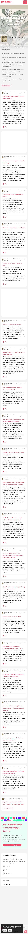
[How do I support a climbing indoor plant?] (3, 284)
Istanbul (24, 927)
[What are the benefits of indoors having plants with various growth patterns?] (3, 507)
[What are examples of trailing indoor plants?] (3, 217)
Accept (5, 930)
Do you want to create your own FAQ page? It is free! (12, 827)
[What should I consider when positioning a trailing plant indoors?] (3, 606)
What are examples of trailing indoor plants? (14, 62)
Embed (8, 884)
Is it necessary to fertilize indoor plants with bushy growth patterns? (13, 675)
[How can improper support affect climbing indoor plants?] (3, 636)
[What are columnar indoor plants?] (3, 342)
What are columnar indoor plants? (11, 72)
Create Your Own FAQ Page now (12, 845)
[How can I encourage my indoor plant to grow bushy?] (3, 184)
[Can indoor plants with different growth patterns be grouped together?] (3, 442)
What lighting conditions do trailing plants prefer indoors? (13, 80)
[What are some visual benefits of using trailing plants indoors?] (3, 792)
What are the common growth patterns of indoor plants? (13, 54)
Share (7, 880)
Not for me (9, 873)
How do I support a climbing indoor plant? (13, 69)
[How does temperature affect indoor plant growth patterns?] (3, 761)
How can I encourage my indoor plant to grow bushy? (14, 58)
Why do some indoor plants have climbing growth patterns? (13, 65)
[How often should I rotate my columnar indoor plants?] (3, 472)
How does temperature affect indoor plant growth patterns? (13, 739)
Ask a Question (6, 85)
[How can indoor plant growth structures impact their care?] (3, 377)
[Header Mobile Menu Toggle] (25, 2)
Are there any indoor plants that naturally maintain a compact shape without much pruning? (13, 555)
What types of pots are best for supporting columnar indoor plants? (13, 647)
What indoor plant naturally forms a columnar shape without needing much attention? (13, 708)
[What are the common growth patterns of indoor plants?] (3, 127)
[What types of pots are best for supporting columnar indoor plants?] (3, 664)
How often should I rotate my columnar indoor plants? (13, 454)
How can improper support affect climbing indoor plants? (12, 618)
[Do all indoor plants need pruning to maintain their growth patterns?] (3, 542)
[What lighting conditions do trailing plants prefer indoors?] (3, 409)
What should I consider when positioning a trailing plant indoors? (14, 588)
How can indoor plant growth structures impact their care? (12, 75)
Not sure (8, 869)
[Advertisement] (14, 142)
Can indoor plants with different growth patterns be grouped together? (13, 420)
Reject (10, 930)
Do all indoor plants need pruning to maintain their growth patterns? (12, 519)
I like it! (8, 866)
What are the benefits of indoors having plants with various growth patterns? (13, 483)
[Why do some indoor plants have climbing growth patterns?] (3, 252)
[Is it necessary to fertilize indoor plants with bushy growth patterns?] (3, 695)
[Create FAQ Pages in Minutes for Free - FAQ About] (7, 2)
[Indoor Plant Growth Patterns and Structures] (4, 39)
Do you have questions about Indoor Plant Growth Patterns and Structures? (13, 803)
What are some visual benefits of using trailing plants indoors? (13, 772)
